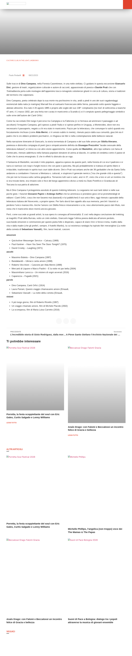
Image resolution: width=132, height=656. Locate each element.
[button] (115, 4)
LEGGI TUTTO (11, 423)
